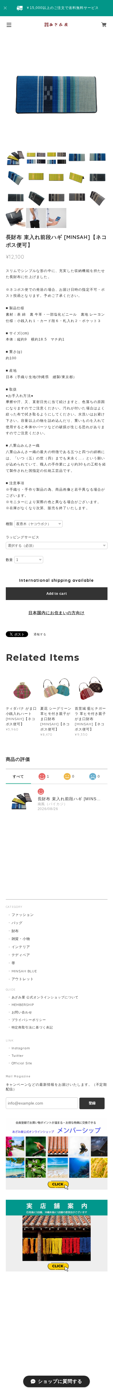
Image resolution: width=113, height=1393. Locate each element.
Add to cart (56, 594)
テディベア (21, 955)
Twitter (18, 1056)
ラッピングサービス (23, 537)
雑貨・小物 (21, 938)
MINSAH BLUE (24, 971)
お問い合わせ (22, 1012)
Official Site (22, 1063)
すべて (18, 776)
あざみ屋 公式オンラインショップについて (45, 997)
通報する (40, 634)
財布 (15, 931)
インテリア (21, 947)
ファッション (23, 914)
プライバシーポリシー (29, 1020)
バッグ (17, 923)
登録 (92, 1103)
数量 (9, 560)
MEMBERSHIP (23, 1005)
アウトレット (23, 979)
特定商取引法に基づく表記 (32, 1027)
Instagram (21, 1048)
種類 (9, 524)
